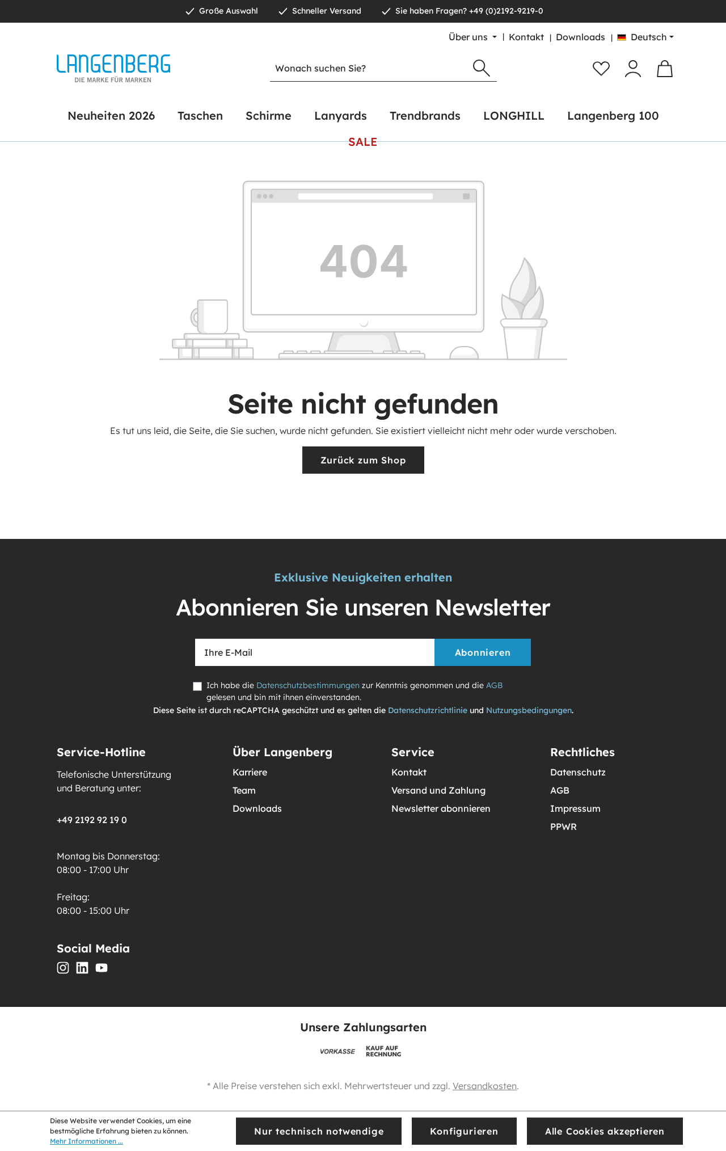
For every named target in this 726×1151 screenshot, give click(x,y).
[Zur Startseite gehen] (113, 68)
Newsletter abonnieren (441, 808)
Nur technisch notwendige (318, 1131)
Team (244, 790)
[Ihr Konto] (633, 68)
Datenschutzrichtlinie (427, 710)
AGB (494, 685)
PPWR (563, 826)
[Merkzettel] (601, 68)
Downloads (580, 37)
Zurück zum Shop (363, 460)
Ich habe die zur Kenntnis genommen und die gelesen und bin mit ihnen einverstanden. (354, 691)
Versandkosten (485, 1085)
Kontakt (526, 37)
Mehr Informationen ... (86, 1141)
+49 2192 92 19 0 (92, 819)
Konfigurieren (464, 1131)
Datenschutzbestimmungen (308, 685)
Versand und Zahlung (438, 790)
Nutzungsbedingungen (529, 710)
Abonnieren (483, 652)
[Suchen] (481, 68)
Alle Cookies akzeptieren (605, 1131)
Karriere (250, 772)
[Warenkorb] (665, 68)
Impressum (575, 808)
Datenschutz (578, 772)
